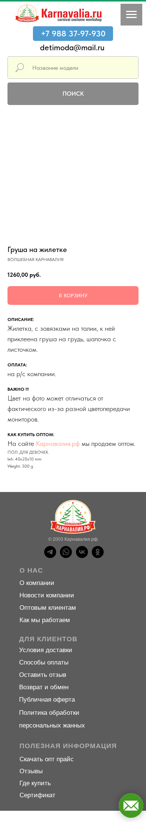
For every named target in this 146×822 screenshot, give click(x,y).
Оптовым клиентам (47, 607)
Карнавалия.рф (58, 443)
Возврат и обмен (44, 687)
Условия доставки (45, 650)
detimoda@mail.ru (72, 47)
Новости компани (44, 595)
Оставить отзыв (42, 674)
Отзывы (31, 771)
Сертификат (37, 795)
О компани (35, 582)
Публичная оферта (47, 699)
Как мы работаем (44, 620)
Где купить (35, 783)
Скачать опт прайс (46, 759)
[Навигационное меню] (131, 14)
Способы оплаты (44, 662)
